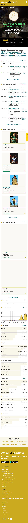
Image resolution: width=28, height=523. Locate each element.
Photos (23, 39)
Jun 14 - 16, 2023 (5, 374)
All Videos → (24, 222)
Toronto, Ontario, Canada (7, 399)
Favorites (12, 42)
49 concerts (24, 384)
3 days (25, 366)
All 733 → (25, 325)
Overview (5, 39)
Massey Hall (4, 381)
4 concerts (24, 407)
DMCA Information (7, 496)
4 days (25, 363)
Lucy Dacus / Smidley (14, 117)
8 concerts (24, 339)
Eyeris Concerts (10, 7)
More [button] (13, 45)
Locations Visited (5, 427)
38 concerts (24, 386)
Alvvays (4, 336)
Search (3, 4)
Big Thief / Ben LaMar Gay (15, 96)
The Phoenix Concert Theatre (9, 389)
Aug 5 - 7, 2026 (5, 366)
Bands (17, 39)
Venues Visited (4, 425)
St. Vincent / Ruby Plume (8, 165)
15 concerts (24, 402)
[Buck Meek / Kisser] (14, 137)
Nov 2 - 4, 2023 (5, 371)
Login (3, 484)
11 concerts (24, 331)
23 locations (20, 56)
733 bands (21, 54)
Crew (3, 504)
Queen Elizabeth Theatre (24, 118)
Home (2, 7)
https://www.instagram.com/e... (14, 30)
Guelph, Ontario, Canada (7, 407)
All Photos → (24, 128)
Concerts (12, 39)
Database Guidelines (7, 473)
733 (26, 419)
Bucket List (20, 42)
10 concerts (24, 336)
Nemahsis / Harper (6, 187)
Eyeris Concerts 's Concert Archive (14, 25)
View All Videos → (14, 297)
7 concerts (24, 404)
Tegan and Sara (5, 339)
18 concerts (24, 328)
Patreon (4, 506)
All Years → (24, 307)
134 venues (8, 56)
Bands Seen (4, 419)
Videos (7, 42)
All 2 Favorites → (23, 60)
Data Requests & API (7, 479)
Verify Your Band (6, 471)
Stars (3, 331)
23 (26, 427)
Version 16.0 (5, 515)
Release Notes (5, 512)
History (4, 386)
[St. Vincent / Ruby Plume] (14, 158)
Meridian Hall (25, 96)
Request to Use (7, 149)
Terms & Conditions (7, 491)
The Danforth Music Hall (7, 384)
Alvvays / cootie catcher (15, 66)
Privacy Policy (5, 493)
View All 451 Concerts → (14, 124)
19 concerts (24, 389)
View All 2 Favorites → (14, 79)
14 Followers (10, 34)
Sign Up (4, 486)
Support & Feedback (7, 475)
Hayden (4, 328)
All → (26, 300)
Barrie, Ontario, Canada (7, 410)
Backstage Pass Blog (7, 482)
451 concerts (6, 54)
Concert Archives (19, 498)
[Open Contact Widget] (2, 515)
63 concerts (24, 381)
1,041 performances (9, 52)
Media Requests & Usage (8, 477)
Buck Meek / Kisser (6, 144)
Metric (3, 333)
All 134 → (25, 378)
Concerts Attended (5, 422)
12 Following (19, 34)
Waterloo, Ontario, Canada (8, 404)
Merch (3, 508)
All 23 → (25, 396)
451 (26, 422)
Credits (4, 510)
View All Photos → (14, 217)
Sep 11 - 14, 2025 (5, 363)
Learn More (12, 304)
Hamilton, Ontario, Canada (8, 402)
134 (26, 425)
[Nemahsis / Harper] (14, 180)
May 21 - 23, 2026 (6, 369)
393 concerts (24, 399)
